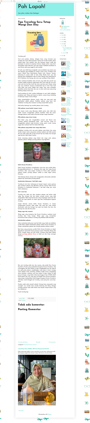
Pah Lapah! (31, 6)
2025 (62, 37)
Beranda (38, 342)
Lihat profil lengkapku (65, 29)
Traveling (23, 300)
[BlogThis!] (29, 298)
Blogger (49, 414)
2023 (62, 41)
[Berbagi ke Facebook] (32, 298)
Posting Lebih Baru (23, 342)
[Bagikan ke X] (30, 298)
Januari (64, 52)
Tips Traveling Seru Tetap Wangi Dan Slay (67, 49)
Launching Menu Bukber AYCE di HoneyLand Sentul (33, 348)
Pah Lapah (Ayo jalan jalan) (65, 27)
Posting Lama (52, 342)
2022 (62, 43)
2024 (62, 39)
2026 (62, 35)
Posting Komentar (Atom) (30, 344)
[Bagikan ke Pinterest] (33, 298)
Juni (64, 45)
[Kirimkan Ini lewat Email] (28, 298)
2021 (62, 55)
